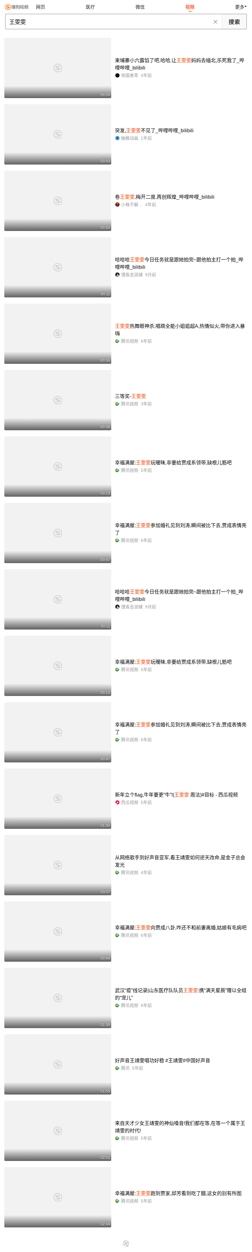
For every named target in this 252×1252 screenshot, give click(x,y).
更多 (239, 7)
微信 (140, 7)
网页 (40, 7)
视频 (190, 7)
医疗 (90, 7)
